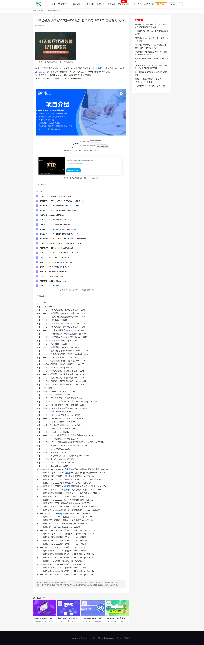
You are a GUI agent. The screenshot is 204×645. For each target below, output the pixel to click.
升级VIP (163, 4)
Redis (54, 415)
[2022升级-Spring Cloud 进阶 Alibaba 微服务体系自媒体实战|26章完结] (44, 608)
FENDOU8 (92, 638)
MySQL (67, 486)
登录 (174, 4)
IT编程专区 (63, 4)
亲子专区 (111, 4)
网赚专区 (76, 4)
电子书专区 (149, 4)
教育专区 (101, 4)
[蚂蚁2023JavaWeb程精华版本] (68, 608)
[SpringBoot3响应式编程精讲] (117, 608)
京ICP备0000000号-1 (123, 638)
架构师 (99, 68)
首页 (53, 4)
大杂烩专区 (136, 4)
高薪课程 (52, 10)
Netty (63, 333)
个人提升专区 (88, 4)
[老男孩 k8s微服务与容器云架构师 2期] (93, 608)
